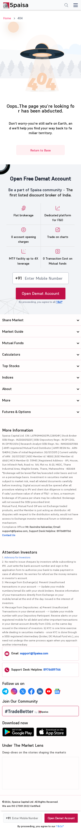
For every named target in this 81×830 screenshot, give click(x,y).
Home (7, 18)
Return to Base (40, 150)
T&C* (59, 301)
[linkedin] (40, 691)
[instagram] (14, 691)
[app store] (51, 733)
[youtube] (48, 691)
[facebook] (31, 691)
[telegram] (5, 691)
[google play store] (18, 733)
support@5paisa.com (34, 653)
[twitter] (22, 691)
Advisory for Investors (17, 557)
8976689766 (52, 669)
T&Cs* (60, 826)
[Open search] (66, 5)
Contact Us (8, 535)
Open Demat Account (40, 293)
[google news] (57, 691)
